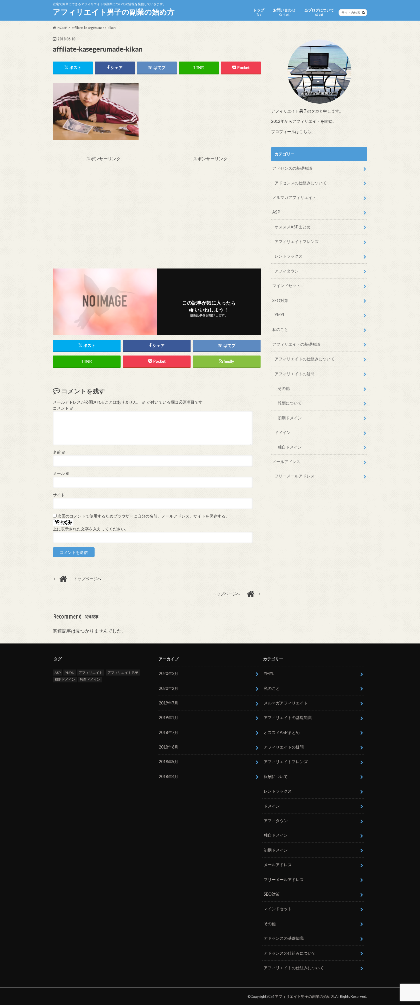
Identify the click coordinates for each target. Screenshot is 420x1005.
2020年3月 (168, 673)
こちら (305, 131)
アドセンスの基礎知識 (292, 168)
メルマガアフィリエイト (294, 197)
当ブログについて (319, 12)
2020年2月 (168, 688)
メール (61, 473)
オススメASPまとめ (293, 226)
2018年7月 (168, 732)
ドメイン (283, 432)
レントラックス (289, 256)
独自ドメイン (290, 447)
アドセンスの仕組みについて (301, 182)
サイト (59, 495)
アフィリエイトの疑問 (295, 373)
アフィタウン (287, 270)
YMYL (280, 314)
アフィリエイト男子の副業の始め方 (114, 11)
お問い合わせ (284, 12)
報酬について (290, 402)
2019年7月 (168, 702)
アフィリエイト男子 (122, 672)
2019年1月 (168, 717)
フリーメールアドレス (295, 475)
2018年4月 (168, 776)
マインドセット (286, 285)
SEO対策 (280, 300)
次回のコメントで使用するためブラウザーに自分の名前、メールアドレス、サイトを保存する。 (143, 516)
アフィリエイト (91, 672)
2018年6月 (168, 747)
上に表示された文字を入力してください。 (91, 529)
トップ (258, 12)
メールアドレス (286, 461)
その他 (284, 388)
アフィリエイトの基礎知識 (296, 344)
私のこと (280, 329)
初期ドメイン (290, 417)
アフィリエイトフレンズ (297, 241)
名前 (59, 452)
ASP (276, 212)
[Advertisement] (103, 202)
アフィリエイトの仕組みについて (305, 358)
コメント (63, 408)
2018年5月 (168, 761)
